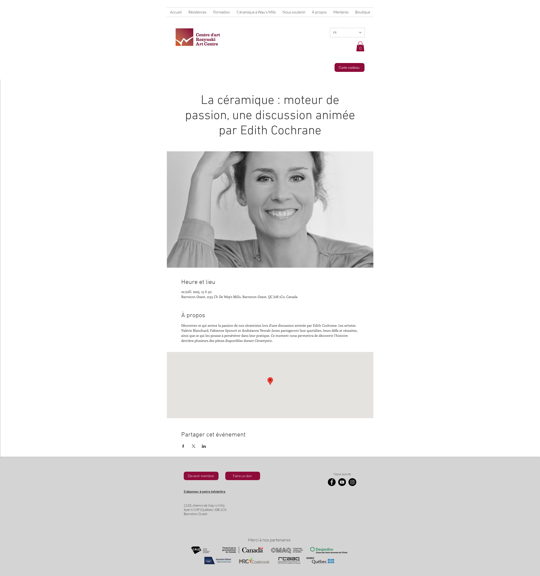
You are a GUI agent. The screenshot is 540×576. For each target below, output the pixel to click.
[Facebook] (332, 482)
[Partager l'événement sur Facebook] (183, 446)
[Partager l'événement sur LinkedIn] (204, 446)
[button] (360, 46)
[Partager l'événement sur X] (194, 446)
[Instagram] (352, 482)
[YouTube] (342, 482)
